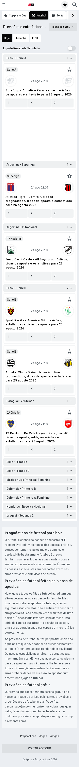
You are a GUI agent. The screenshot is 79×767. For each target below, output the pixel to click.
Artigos (54, 736)
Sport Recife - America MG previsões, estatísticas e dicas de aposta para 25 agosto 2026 (34, 324)
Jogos (43, 736)
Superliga (13, 176)
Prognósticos (28, 736)
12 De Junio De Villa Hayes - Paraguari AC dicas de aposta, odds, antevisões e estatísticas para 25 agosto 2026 (36, 437)
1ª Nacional (14, 238)
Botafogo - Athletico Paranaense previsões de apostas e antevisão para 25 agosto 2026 (38, 92)
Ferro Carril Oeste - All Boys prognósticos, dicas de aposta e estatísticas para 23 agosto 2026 (36, 263)
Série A (11, 69)
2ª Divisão (13, 412)
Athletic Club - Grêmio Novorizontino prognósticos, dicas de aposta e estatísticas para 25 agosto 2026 (38, 376)
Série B (11, 299)
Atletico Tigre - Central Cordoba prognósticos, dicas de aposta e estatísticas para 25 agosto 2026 (38, 201)
